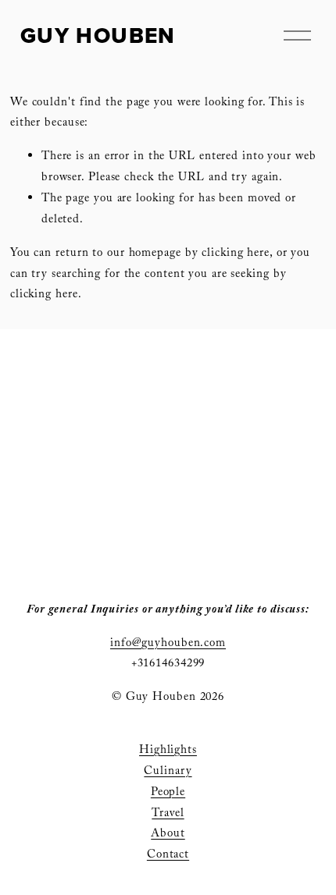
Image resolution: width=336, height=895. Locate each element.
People (168, 793)
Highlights (168, 751)
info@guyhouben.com (168, 644)
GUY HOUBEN (98, 35)
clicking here (236, 254)
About (167, 834)
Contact (168, 855)
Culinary (167, 772)
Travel (168, 814)
